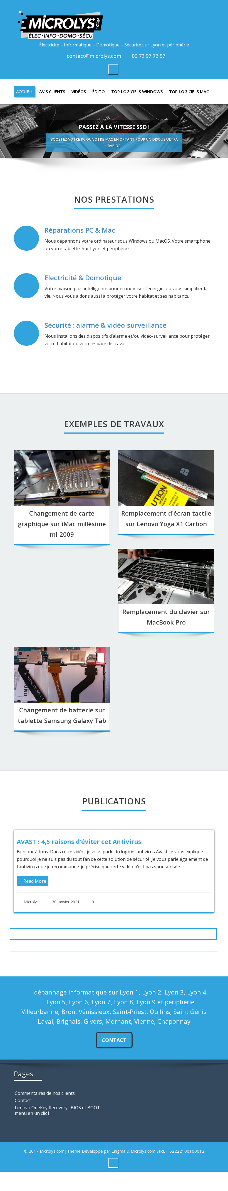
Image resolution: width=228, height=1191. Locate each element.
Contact (114, 1042)
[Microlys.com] (114, 22)
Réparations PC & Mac (79, 230)
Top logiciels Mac (189, 91)
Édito (98, 91)
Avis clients (52, 91)
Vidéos (78, 91)
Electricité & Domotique (82, 277)
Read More (169, 889)
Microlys (166, 909)
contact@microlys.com (94, 56)
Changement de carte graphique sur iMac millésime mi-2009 (62, 523)
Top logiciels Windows (137, 91)
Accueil (24, 91)
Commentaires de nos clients (45, 1096)
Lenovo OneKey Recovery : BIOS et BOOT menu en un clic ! (57, 1113)
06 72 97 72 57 (148, 56)
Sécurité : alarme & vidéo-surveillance (105, 325)
